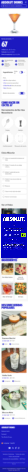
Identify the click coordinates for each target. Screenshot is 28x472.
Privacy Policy (10, 245)
